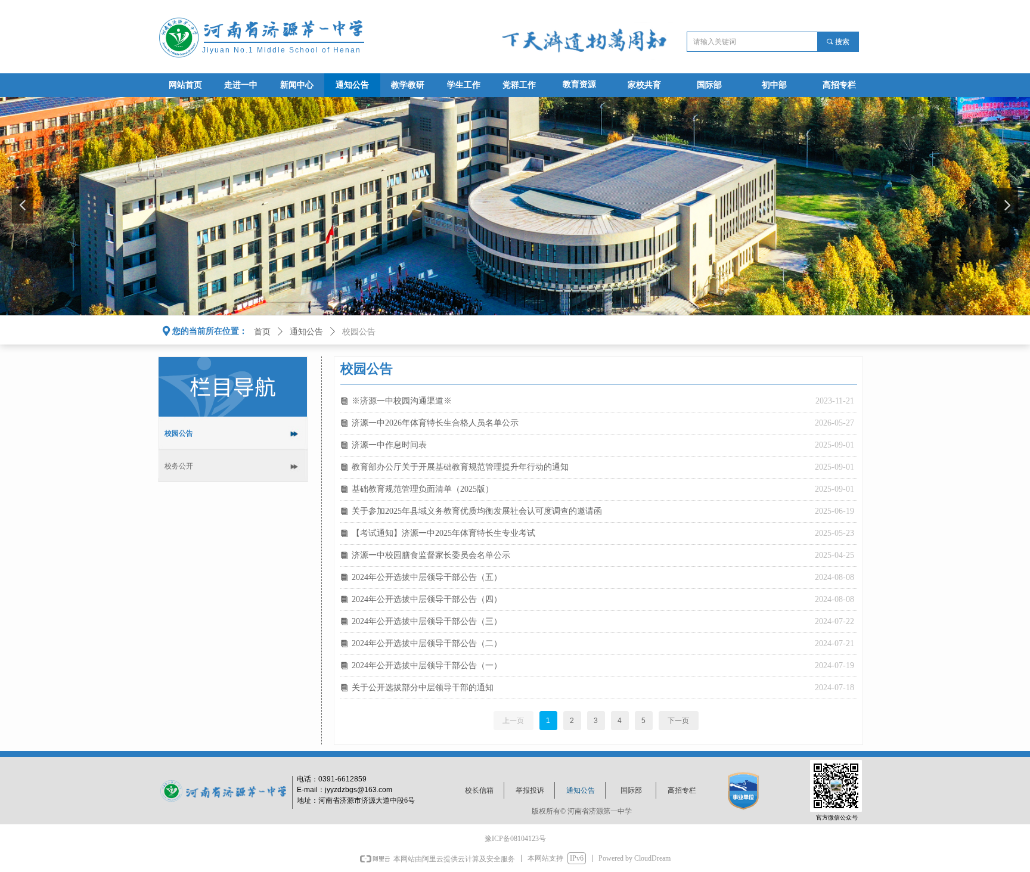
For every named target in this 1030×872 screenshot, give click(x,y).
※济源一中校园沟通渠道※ (402, 400)
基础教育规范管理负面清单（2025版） (423, 489)
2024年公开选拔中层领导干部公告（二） (427, 643)
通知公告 (306, 331)
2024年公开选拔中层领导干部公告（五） (427, 577)
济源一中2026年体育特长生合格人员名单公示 (435, 422)
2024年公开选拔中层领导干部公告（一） (427, 665)
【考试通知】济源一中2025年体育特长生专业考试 (443, 533)
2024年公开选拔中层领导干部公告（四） (427, 599)
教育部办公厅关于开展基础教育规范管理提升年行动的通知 (460, 467)
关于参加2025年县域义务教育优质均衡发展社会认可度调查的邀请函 (477, 511)
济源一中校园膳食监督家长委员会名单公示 (431, 555)
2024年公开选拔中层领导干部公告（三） (427, 621)
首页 (262, 331)
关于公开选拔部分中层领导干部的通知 (423, 687)
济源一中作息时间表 (389, 444)
